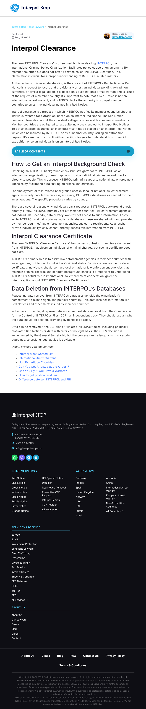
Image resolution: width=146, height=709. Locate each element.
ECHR (15, 539)
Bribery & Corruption (23, 576)
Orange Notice (20, 510)
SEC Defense (19, 581)
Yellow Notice (19, 492)
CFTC (15, 585)
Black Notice (19, 496)
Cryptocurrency (21, 562)
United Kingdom (85, 492)
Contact (16, 638)
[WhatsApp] (15, 458)
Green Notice (19, 487)
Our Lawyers (19, 619)
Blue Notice (18, 482)
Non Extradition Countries (36, 362)
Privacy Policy (115, 655)
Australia (111, 478)
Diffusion (47, 482)
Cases (15, 624)
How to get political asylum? (38, 375)
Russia (79, 510)
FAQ (73, 655)
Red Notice (18, 478)
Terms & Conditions (73, 665)
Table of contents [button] (30, 151)
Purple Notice (19, 501)
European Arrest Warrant (115, 497)
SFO (14, 595)
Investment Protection (24, 544)
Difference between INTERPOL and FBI (45, 379)
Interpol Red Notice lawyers (28, 26)
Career (15, 633)
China (109, 482)
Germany (81, 478)
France (80, 482)
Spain (79, 487)
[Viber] (22, 458)
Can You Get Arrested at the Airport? (44, 366)
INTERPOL (104, 63)
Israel (79, 515)
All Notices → (49, 509)
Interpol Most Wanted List (36, 354)
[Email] (36, 458)
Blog (14, 628)
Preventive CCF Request (51, 494)
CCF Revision (49, 504)
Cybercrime (18, 557)
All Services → (20, 599)
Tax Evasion (18, 567)
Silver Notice (19, 505)
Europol (16, 534)
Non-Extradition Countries (115, 505)
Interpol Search (51, 499)
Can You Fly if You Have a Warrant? (43, 371)
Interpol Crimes (20, 571)
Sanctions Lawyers (22, 548)
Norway (80, 496)
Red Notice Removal (54, 487)
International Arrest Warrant (37, 358)
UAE (78, 505)
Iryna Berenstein (122, 36)
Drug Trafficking (21, 553)
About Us (17, 614)
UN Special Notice (52, 478)
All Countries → (115, 511)
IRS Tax (16, 590)
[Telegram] (29, 458)
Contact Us (91, 655)
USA (78, 501)
